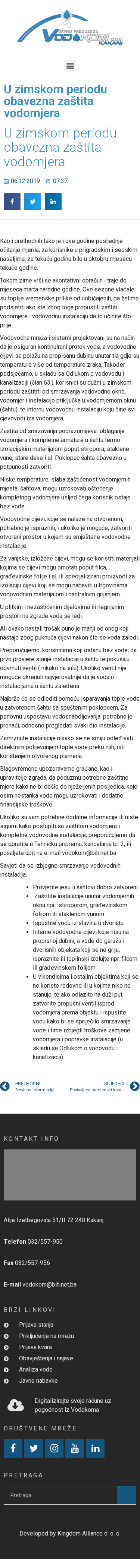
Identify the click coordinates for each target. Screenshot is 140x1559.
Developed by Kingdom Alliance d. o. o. (70, 1533)
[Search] (126, 1495)
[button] (70, 66)
